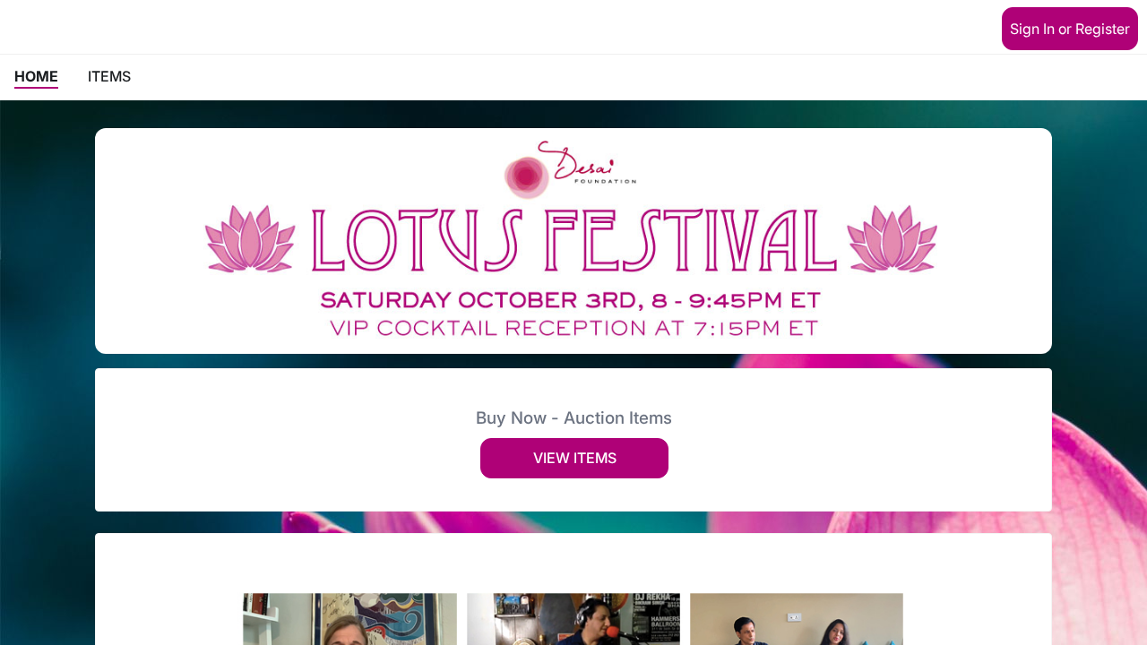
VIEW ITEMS (575, 458)
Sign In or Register (1070, 29)
